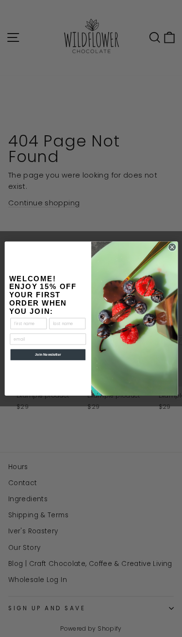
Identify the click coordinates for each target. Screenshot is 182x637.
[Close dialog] (172, 247)
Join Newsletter (48, 355)
